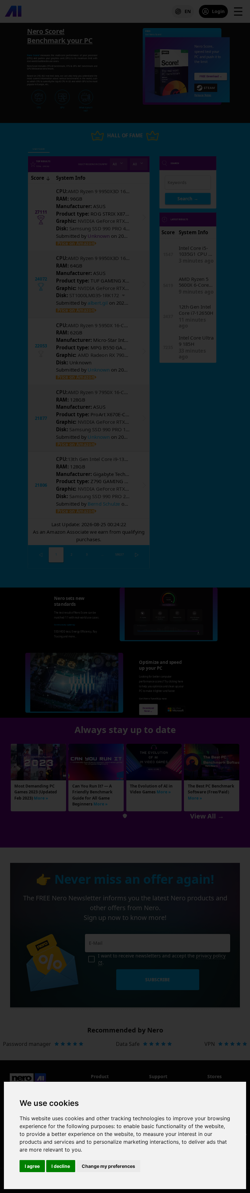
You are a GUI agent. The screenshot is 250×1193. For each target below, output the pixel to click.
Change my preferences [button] (108, 1166)
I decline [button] (60, 1166)
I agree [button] (32, 1166)
